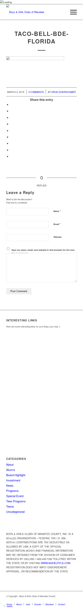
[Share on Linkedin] (11, 130)
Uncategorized (15, 512)
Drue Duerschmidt (63, 91)
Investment (13, 480)
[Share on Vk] (11, 143)
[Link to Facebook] (62, 600)
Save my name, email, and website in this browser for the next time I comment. (43, 251)
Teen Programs (16, 501)
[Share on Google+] (11, 117)
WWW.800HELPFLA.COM (55, 563)
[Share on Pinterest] (11, 124)
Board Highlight (15, 475)
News (10, 485)
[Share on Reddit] (11, 150)
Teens (10, 506)
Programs (12, 491)
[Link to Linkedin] (74, 600)
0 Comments (36, 91)
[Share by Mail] (11, 156)
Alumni (10, 470)
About (10, 464)
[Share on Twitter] (11, 111)
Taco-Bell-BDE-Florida (41, 37)
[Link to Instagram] (68, 600)
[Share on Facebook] (11, 104)
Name (57, 211)
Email (57, 224)
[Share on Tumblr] (11, 137)
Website (57, 236)
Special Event (15, 496)
